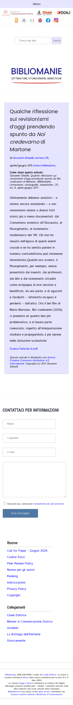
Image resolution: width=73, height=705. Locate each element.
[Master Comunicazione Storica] (17, 13)
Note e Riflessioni (44, 165)
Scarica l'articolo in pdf (24, 349)
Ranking (12, 576)
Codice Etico (16, 557)
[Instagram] (56, 20)
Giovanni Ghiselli (23, 158)
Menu (36, 4)
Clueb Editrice (16, 615)
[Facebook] (48, 20)
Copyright (13, 595)
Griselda (12, 628)
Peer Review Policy (20, 563)
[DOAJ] (64, 13)
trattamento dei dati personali (49, 503)
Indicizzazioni (16, 582)
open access (44, 691)
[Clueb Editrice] (44, 13)
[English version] (40, 20)
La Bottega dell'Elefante (23, 634)
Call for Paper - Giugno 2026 (27, 551)
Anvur (25, 677)
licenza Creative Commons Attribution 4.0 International (32, 360)
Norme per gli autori (21, 570)
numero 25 (42, 158)
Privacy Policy (16, 589)
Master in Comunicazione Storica (29, 622)
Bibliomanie (10, 674)
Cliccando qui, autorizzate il (35, 503)
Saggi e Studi (25, 683)
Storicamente (16, 641)
